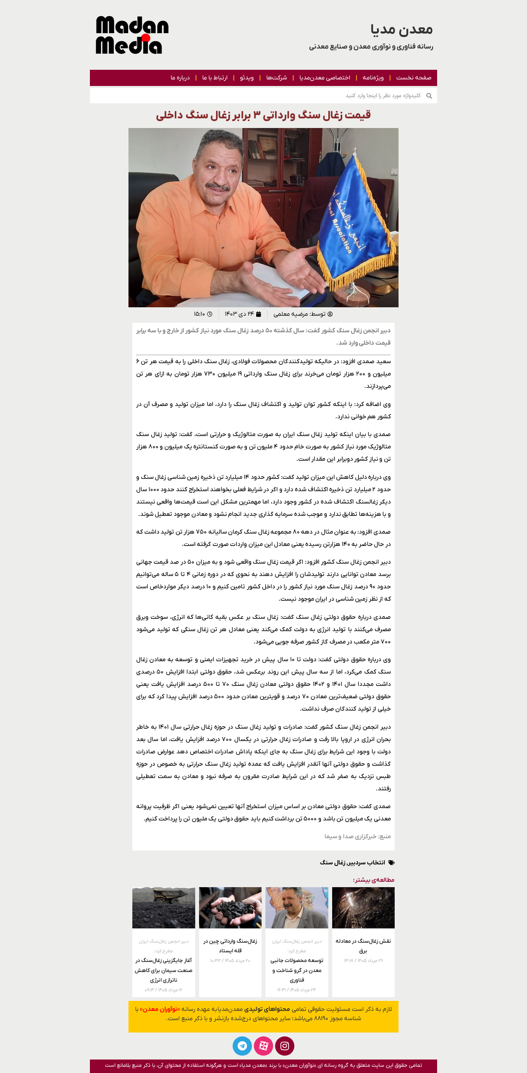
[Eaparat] (263, 1046)
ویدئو (247, 78)
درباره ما (180, 78)
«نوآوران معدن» (160, 1009)
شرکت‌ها (276, 78)
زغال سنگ (332, 863)
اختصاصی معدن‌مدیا (324, 78)
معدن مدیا (401, 30)
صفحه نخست (413, 78)
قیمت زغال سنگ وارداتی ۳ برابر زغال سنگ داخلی (263, 116)
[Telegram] (242, 1046)
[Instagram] (284, 1046)
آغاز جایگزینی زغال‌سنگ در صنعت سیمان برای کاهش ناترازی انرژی (164, 961)
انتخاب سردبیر (366, 863)
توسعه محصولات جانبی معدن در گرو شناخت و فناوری (296, 961)
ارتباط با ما (215, 78)
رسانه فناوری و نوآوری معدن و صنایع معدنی (371, 46)
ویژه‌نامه (373, 78)
